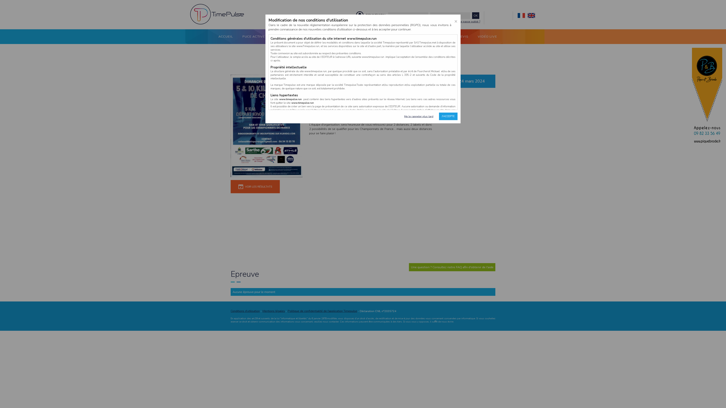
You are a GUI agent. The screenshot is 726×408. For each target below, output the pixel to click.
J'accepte (448, 116)
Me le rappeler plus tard (418, 116)
